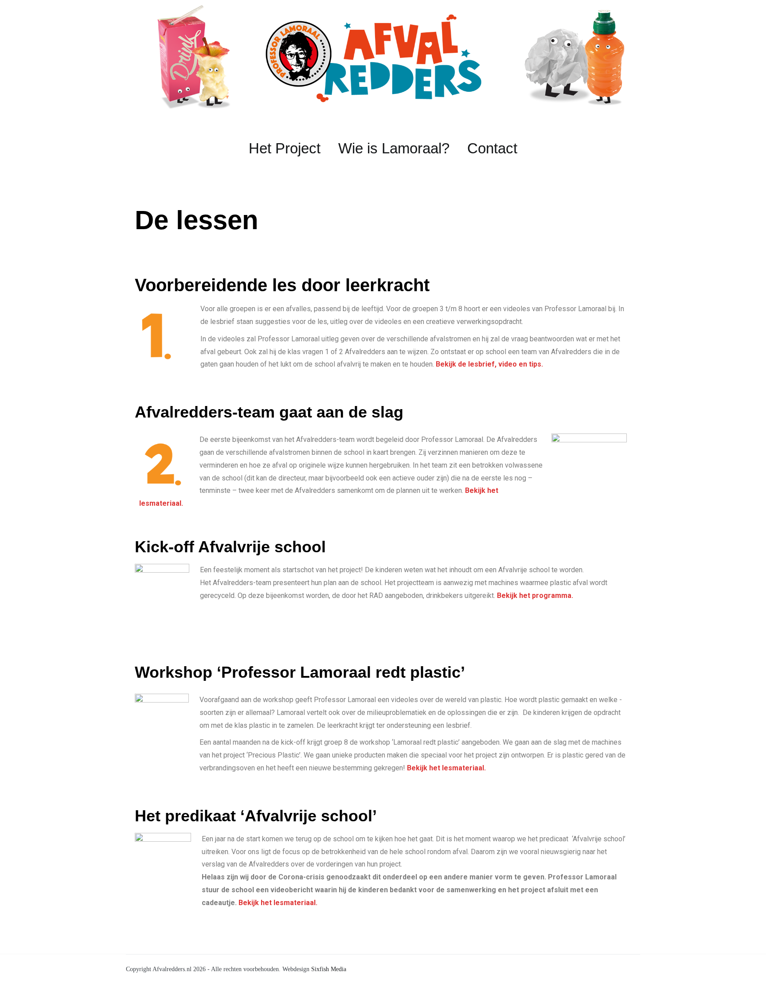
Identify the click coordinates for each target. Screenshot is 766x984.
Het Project (284, 148)
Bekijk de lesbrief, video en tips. (489, 364)
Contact (492, 148)
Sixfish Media (328, 969)
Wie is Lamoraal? (393, 148)
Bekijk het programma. (535, 595)
